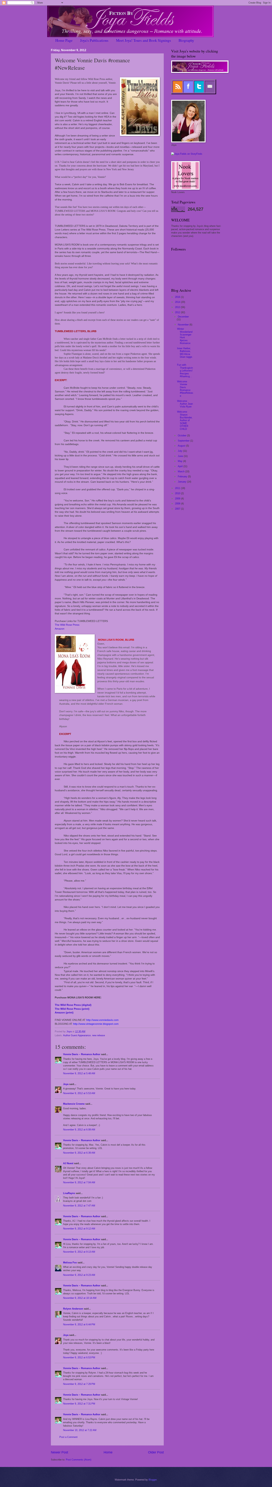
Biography (186, 40)
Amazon (59, 628)
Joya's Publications (94, 40)
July (180, 450)
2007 (178, 508)
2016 (178, 297)
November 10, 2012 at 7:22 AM (79, 1430)
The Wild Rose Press (67, 624)
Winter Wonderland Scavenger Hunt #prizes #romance (184, 336)
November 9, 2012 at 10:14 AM (79, 1298)
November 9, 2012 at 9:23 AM (79, 1275)
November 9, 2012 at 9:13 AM (79, 1251)
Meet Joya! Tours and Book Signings (143, 40)
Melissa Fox (70, 1262)
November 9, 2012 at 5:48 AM (79, 1073)
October (182, 435)
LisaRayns (69, 1193)
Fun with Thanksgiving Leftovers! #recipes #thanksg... (185, 370)
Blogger (153, 1479)
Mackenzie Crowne (74, 1103)
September (184, 440)
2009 (178, 498)
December (183, 316)
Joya (65, 1084)
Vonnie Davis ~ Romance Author (81, 1054)
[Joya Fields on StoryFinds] (186, 153)
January (182, 481)
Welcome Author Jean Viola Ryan (185, 404)
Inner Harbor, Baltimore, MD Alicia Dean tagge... (185, 354)
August (182, 445)
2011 (178, 488)
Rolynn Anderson (73, 1308)
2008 (178, 503)
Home (108, 1452)
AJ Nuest (68, 1163)
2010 (178, 493)
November (183, 324)
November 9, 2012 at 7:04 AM (79, 1182)
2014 (178, 302)
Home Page (64, 40)
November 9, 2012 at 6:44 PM (79, 1324)
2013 (178, 307)
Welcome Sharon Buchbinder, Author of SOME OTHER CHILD (184, 420)
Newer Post (59, 1452)
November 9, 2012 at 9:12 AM (79, 1228)
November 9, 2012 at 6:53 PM (79, 1357)
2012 (178, 312)
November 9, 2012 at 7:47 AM (79, 1205)
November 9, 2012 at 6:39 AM (79, 1152)
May (180, 461)
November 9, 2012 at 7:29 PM (79, 1384)
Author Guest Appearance (77, 1035)
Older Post (156, 1452)
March (181, 471)
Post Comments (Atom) (78, 1459)
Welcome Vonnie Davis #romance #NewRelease (185, 388)
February (183, 476)
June (181, 456)
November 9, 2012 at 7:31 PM (79, 1403)
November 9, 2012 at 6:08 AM (79, 1129)
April (180, 466)
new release (98, 1035)
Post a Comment (68, 1437)
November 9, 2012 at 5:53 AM (79, 1093)
